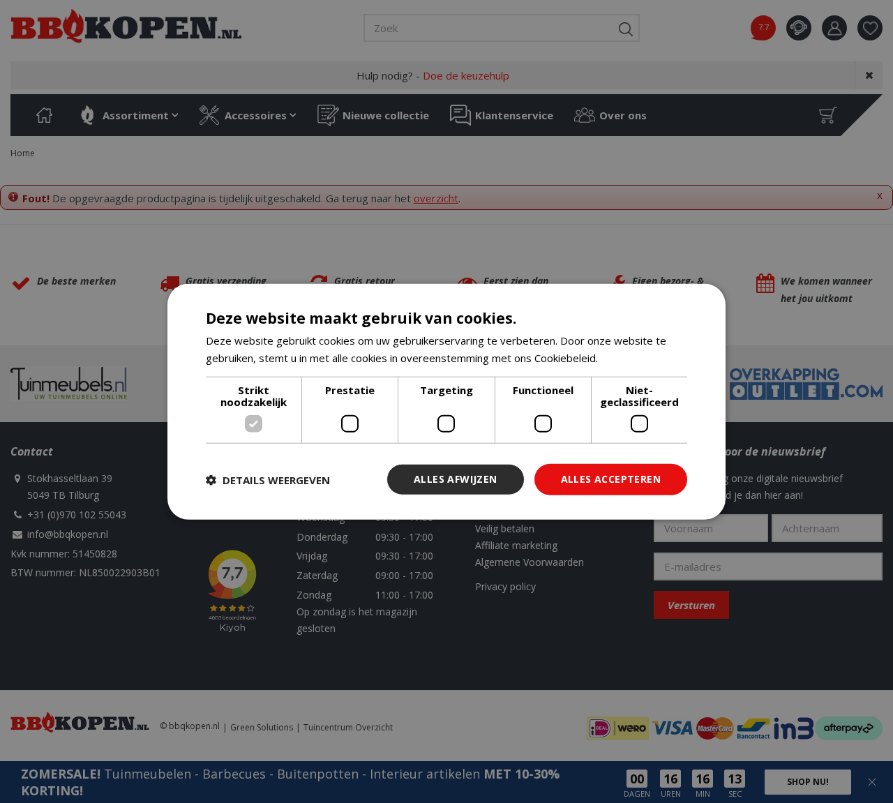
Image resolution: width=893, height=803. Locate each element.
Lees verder (630, 357)
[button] (268, 479)
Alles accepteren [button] (611, 479)
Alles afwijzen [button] (455, 479)
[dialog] (446, 401)
